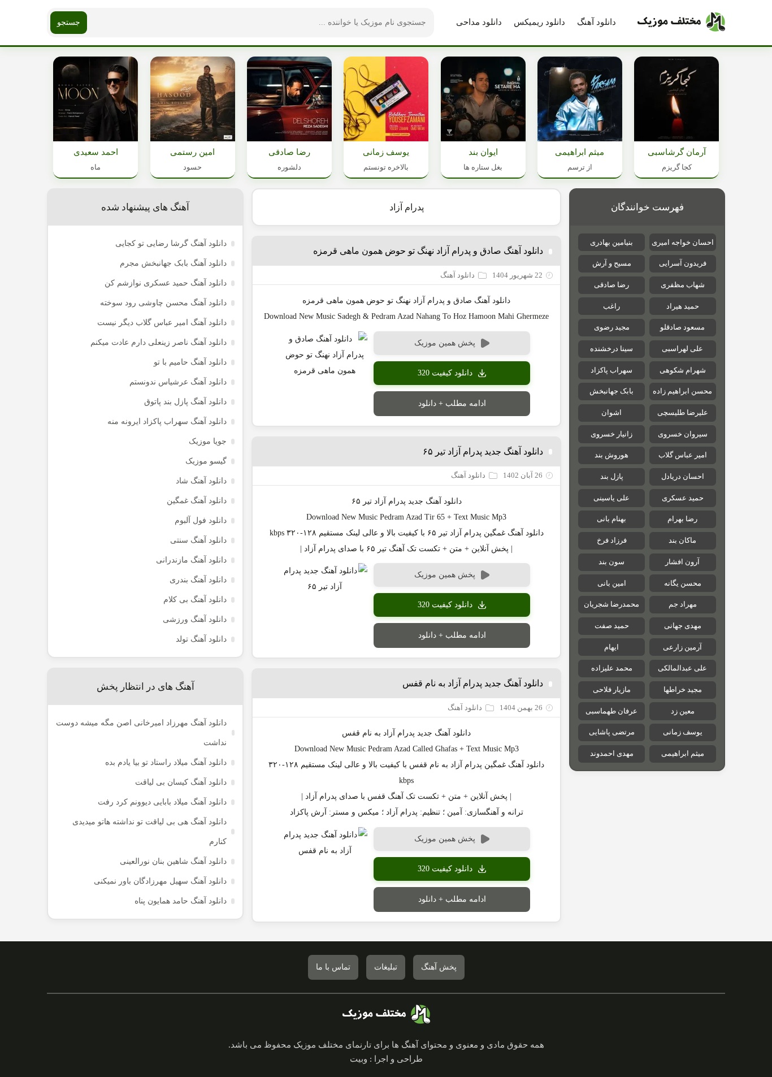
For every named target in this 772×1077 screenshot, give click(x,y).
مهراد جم (683, 604)
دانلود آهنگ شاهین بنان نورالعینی (173, 861)
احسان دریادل (682, 476)
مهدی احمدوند (612, 753)
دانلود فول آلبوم (201, 520)
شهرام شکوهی (683, 370)
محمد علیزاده (611, 668)
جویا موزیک (208, 441)
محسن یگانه (682, 583)
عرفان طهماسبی (611, 711)
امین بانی (611, 583)
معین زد (683, 711)
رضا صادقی (611, 284)
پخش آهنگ (439, 967)
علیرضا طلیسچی (682, 412)
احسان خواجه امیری (683, 242)
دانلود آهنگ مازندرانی (191, 560)
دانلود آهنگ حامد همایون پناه (181, 901)
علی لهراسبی (682, 348)
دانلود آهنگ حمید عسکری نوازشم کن (166, 283)
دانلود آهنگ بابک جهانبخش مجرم (173, 263)
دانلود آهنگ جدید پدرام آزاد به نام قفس (472, 683)
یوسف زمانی (682, 732)
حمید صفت (612, 625)
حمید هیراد (682, 306)
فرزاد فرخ (612, 540)
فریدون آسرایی (682, 263)
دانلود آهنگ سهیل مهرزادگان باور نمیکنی (160, 881)
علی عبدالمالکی (682, 668)
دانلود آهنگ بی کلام (195, 599)
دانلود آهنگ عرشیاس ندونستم (178, 382)
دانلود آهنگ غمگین (197, 500)
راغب (611, 306)
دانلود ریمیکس (539, 22)
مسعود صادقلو (682, 327)
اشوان (611, 412)
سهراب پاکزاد (611, 370)
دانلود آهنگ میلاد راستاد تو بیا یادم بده (166, 762)
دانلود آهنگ (596, 22)
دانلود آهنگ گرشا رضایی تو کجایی (171, 243)
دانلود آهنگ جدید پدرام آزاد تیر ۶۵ (483, 451)
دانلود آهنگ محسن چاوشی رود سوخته (163, 303)
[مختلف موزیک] (681, 22)
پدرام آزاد (406, 207)
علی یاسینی (611, 498)
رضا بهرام (682, 518)
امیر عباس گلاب (682, 455)
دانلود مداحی (479, 22)
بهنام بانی (611, 518)
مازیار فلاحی (612, 689)
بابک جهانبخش (611, 391)
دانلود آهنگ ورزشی (195, 619)
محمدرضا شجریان (611, 604)
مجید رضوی (612, 327)
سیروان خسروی (683, 434)
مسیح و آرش (611, 263)
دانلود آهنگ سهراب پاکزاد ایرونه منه (167, 421)
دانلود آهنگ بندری (198, 580)
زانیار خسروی (611, 434)
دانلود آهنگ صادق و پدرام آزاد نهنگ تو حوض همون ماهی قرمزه (428, 251)
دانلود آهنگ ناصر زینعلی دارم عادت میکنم (158, 342)
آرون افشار (682, 561)
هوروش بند (611, 455)
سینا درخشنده (611, 348)
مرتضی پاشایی (612, 732)
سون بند (611, 561)
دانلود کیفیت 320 (445, 373)
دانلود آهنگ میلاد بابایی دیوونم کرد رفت (162, 802)
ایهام (611, 647)
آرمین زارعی (682, 647)
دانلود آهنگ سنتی (198, 540)
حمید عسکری (683, 498)
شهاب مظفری (683, 284)
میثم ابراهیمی (682, 753)
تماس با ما (333, 967)
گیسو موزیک (206, 461)
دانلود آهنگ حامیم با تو (190, 362)
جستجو (68, 22)
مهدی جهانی (682, 625)
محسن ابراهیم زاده (682, 391)
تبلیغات (385, 967)
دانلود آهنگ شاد (201, 481)
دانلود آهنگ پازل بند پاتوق (185, 401)
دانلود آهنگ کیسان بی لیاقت (181, 782)
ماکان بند (682, 540)
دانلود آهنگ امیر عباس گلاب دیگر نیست (162, 322)
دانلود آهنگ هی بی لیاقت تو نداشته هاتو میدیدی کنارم (149, 832)
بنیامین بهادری (611, 242)
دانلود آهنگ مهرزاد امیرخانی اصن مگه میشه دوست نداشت (141, 733)
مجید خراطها (682, 689)
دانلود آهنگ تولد (201, 639)
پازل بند (611, 476)
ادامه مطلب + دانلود (452, 403)
